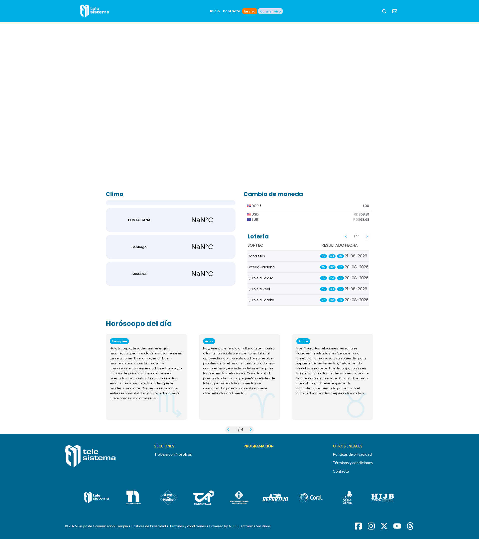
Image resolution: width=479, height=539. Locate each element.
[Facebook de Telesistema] (358, 526)
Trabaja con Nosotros (173, 454)
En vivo (249, 11)
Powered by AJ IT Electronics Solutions (240, 526)
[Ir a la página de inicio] (105, 459)
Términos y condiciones (353, 462)
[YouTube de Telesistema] (397, 526)
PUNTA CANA (171, 220)
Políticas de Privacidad (149, 526)
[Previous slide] (346, 236)
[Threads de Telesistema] (410, 526)
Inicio (215, 11)
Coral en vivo (270, 11)
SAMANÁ (171, 274)
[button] (384, 11)
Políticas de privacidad (352, 454)
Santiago (171, 247)
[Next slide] (367, 236)
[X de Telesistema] (384, 526)
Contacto (231, 11)
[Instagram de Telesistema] (371, 526)
